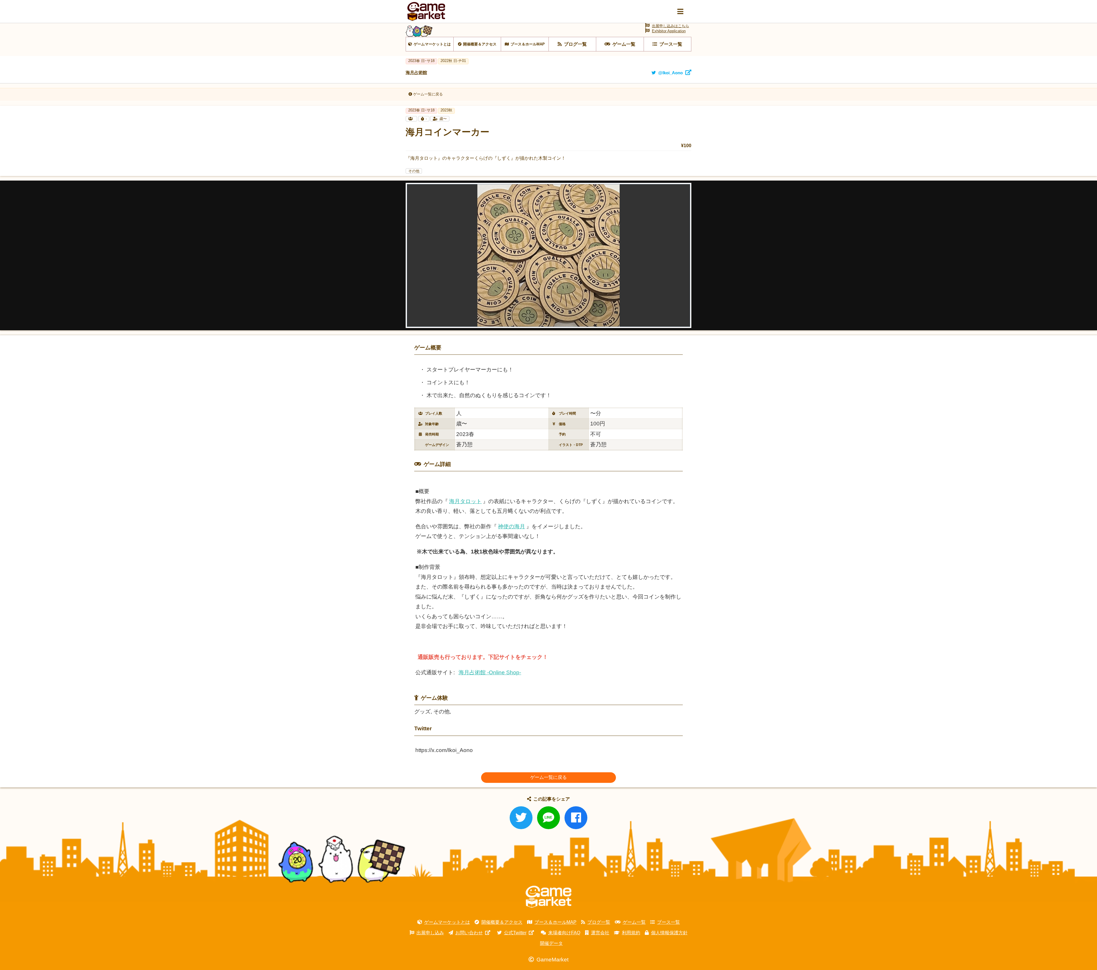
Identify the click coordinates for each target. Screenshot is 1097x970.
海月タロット (465, 501)
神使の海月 (511, 526)
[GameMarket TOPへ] (548, 897)
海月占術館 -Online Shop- (490, 672)
